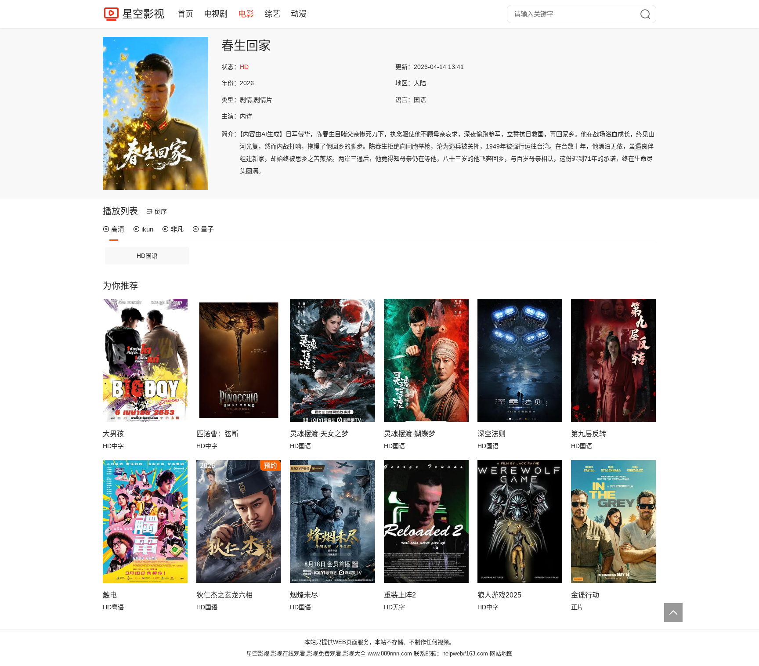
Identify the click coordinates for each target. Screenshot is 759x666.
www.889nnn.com (390, 653)
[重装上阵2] (426, 521)
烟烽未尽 (304, 595)
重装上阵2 (400, 595)
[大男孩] (145, 360)
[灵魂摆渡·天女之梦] (332, 360)
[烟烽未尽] (332, 521)
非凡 (177, 229)
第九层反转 (588, 434)
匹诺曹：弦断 (217, 434)
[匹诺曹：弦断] (238, 360)
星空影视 (143, 14)
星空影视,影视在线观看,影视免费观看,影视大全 (306, 653)
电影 (246, 14)
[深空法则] (519, 360)
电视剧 (216, 14)
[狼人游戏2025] (519, 521)
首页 (185, 14)
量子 (207, 229)
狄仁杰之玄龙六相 (224, 595)
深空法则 (491, 434)
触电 (110, 595)
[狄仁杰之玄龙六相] (238, 521)
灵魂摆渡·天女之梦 (319, 434)
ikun (147, 229)
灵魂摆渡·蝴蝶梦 (409, 434)
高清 (117, 229)
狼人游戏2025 (499, 595)
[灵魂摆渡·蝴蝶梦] (426, 360)
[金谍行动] (613, 521)
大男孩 (113, 434)
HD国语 (147, 255)
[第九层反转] (613, 360)
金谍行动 (585, 595)
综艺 (272, 14)
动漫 (299, 14)
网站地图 (501, 653)
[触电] (145, 521)
